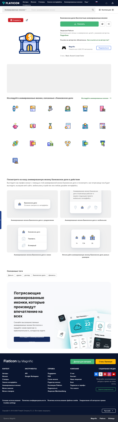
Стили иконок (53, 379)
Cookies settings (9, 403)
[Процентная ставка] (50, 143)
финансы (52, 275)
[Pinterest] (105, 374)
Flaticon (102, 418)
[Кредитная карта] (33, 143)
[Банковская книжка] (33, 108)
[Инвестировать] (50, 126)
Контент (5, 369)
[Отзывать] (85, 143)
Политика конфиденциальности (34, 400)
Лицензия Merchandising (57, 391)
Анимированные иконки (73, 2)
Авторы (25, 2)
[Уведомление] (15, 108)
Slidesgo (111, 418)
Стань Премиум (105, 361)
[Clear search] (87, 9)
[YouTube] (114, 374)
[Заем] (67, 126)
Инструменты (31, 369)
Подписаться (52, 388)
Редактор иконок (54, 382)
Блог (72, 382)
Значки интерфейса (54, 2)
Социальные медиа (107, 369)
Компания (74, 369)
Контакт (73, 376)
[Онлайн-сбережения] (15, 126)
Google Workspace (31, 376)
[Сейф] (15, 161)
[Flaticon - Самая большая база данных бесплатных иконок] (10, 3)
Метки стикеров (8, 391)
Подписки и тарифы (77, 385)
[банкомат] (85, 108)
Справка (51, 369)
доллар (27, 275)
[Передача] (33, 126)
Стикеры (41, 2)
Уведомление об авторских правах (93, 400)
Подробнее (64, 35)
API (26, 373)
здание (18, 275)
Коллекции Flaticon (55, 385)
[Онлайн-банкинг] (67, 108)
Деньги (10, 275)
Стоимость (27, 5)
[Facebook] (96, 374)
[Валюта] (67, 143)
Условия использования (11, 400)
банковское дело (39, 275)
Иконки (33, 2)
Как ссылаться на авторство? (98, 40)
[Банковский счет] (85, 126)
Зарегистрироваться (105, 389)
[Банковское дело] (50, 108)
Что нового (74, 388)
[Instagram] (109, 374)
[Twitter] (101, 374)
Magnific (94, 418)
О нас (72, 373)
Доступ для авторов (82, 361)
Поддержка (52, 373)
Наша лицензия (76, 379)
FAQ (49, 376)
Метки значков (7, 388)
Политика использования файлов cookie (62, 400)
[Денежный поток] (15, 143)
